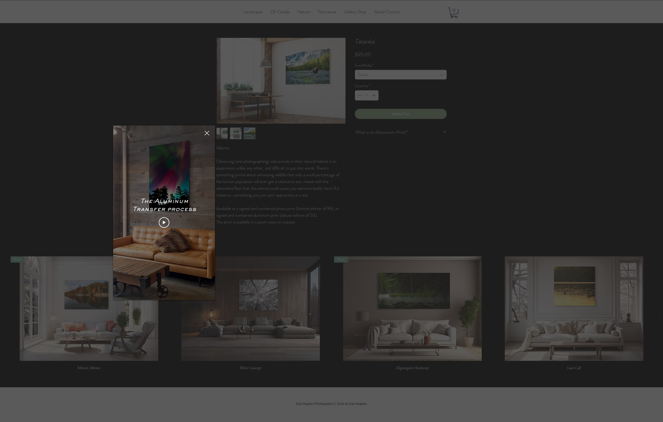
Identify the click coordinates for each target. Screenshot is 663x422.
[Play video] (164, 222)
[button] (207, 133)
